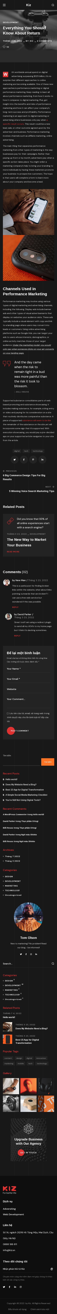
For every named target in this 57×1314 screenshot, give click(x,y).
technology (38, 451)
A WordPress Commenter (15, 814)
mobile (21, 1063)
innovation (41, 1058)
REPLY (15, 607)
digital (17, 451)
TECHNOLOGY (12, 890)
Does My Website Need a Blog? (21, 784)
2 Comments (44, 41)
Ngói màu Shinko (29, 835)
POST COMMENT (20, 731)
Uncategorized (13, 895)
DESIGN (9, 876)
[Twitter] (4, 1287)
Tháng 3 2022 (12, 861)
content (8, 1058)
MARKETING (11, 886)
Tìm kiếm (7, 755)
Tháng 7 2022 (12, 856)
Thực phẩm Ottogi (29, 821)
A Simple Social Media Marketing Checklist (26, 795)
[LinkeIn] (15, 1287)
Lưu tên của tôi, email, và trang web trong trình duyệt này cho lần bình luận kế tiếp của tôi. (28, 717)
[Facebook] (9, 1287)
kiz (32, 41)
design (19, 1058)
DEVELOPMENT (11, 22)
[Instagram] (21, 1287)
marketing (9, 1063)
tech (26, 451)
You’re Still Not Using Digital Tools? (23, 800)
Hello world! (11, 779)
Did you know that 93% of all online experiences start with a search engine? (33, 523)
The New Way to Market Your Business (26, 542)
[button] (53, 5)
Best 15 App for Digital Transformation (25, 790)
